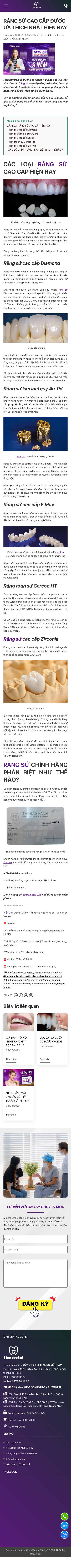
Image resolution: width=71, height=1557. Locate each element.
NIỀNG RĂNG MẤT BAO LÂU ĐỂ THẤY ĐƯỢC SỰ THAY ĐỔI (17, 1096)
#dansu (29, 972)
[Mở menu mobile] (6, 6)
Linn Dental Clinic (33, 894)
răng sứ (24, 83)
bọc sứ (7, 987)
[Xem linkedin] (15, 995)
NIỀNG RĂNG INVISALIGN (19, 1448)
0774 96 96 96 (17, 1426)
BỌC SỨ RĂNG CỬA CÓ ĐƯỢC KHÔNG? (51, 1039)
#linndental (57, 972)
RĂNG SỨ (53, 164)
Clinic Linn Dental (41, 35)
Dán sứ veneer (13, 1442)
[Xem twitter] (26, 995)
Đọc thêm (11, 1059)
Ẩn (30, 121)
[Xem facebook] (20, 995)
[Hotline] (64, 1516)
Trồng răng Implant (16, 1459)
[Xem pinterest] (31, 995)
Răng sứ (21, 456)
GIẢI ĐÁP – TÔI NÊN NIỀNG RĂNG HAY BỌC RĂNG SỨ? (17, 1041)
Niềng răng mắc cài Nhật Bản (21, 1453)
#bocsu (20, 972)
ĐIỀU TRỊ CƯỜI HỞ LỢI (18, 1464)
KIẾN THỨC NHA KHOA (15, 38)
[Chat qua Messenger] (64, 1534)
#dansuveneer (42, 972)
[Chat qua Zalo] (64, 1525)
